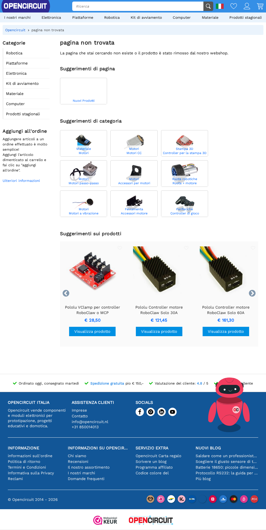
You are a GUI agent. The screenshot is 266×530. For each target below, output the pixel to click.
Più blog (203, 478)
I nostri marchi (17, 17)
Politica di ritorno (24, 461)
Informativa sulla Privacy (31, 473)
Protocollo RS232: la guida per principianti (227, 473)
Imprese (79, 410)
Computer (182, 17)
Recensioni (78, 461)
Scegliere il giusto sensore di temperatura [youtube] (227, 461)
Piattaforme (82, 17)
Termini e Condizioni (27, 467)
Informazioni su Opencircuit (99, 447)
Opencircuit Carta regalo (158, 456)
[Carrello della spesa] (256, 6)
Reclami (15, 478)
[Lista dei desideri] (230, 6)
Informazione (23, 447)
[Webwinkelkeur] (105, 521)
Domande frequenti (86, 478)
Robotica (112, 17)
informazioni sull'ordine (30, 456)
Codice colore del (152, 473)
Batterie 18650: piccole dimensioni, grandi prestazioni (227, 467)
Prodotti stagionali (245, 17)
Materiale (210, 17)
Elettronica (51, 17)
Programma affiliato (154, 467)
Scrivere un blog (151, 461)
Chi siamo (77, 456)
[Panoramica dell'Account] (243, 6)
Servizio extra (152, 447)
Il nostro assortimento (89, 467)
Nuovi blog (208, 447)
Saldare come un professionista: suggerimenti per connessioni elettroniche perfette (227, 456)
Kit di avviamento (146, 17)
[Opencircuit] (151, 521)
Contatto (80, 416)
